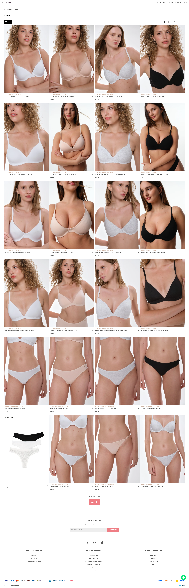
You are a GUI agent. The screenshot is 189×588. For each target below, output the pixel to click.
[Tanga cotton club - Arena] (117, 449)
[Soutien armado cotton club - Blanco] (26, 59)
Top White (153, 573)
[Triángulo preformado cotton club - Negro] (162, 293)
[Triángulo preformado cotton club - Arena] (71, 293)
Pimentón (153, 555)
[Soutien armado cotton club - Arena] (71, 59)
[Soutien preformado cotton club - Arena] (71, 137)
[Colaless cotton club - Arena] (71, 371)
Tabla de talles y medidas (93, 570)
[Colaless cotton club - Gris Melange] (117, 371)
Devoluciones (93, 558)
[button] (169, 2)
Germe (153, 558)
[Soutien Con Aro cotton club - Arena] (71, 215)
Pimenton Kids (153, 561)
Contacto (34, 558)
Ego (153, 564)
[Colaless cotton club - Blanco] (26, 371)
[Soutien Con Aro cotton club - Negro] (162, 215)
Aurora (153, 567)
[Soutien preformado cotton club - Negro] (162, 137)
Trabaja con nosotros (34, 561)
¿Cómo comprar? (93, 555)
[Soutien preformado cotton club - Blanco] (26, 137)
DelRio (153, 570)
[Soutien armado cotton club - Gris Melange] (117, 59)
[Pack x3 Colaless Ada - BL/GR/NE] (26, 449)
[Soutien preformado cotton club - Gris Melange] (117, 137)
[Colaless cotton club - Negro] (162, 371)
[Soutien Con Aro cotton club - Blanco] (26, 215)
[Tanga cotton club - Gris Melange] (162, 449)
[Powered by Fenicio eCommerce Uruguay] (182, 585)
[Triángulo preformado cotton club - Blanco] (26, 293)
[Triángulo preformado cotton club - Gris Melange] (117, 293)
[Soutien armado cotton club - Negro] (162, 59)
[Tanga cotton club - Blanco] (71, 449)
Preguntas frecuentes (94, 564)
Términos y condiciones (93, 567)
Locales (33, 555)
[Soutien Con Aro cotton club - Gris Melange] (117, 215)
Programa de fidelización (93, 561)
